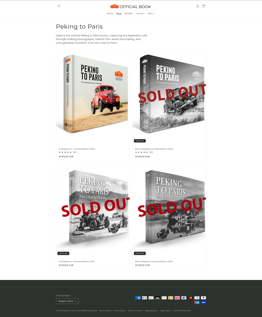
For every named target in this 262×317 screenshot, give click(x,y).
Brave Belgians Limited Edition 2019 (154, 261)
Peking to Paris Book (71, 311)
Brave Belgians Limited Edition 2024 (154, 149)
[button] (59, 6)
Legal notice (165, 311)
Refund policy (105, 311)
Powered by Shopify (89, 311)
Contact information (182, 311)
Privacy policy (120, 311)
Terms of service (135, 311)
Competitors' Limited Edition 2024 (77, 149)
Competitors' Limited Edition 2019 (76, 261)
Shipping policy (151, 311)
